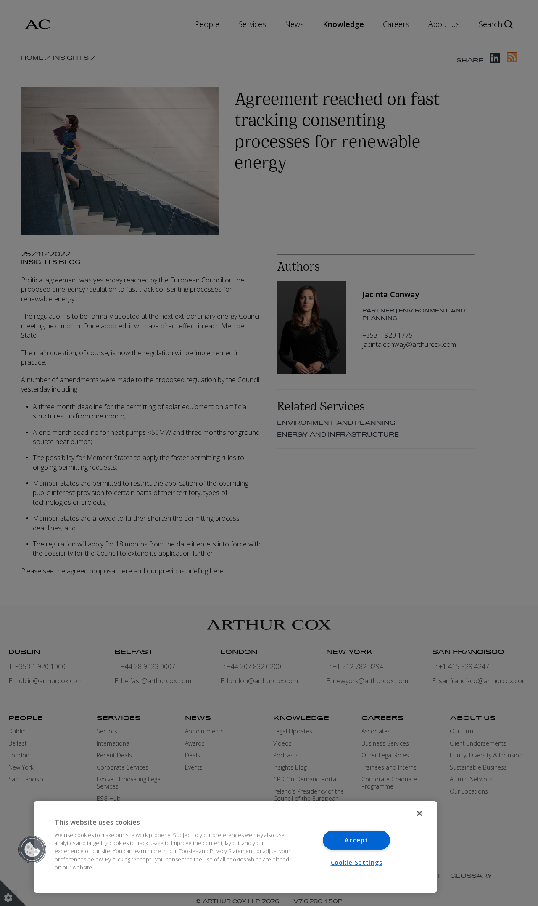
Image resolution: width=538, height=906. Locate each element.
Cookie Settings (356, 862)
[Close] (419, 813)
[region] (235, 847)
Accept (356, 840)
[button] (32, 849)
